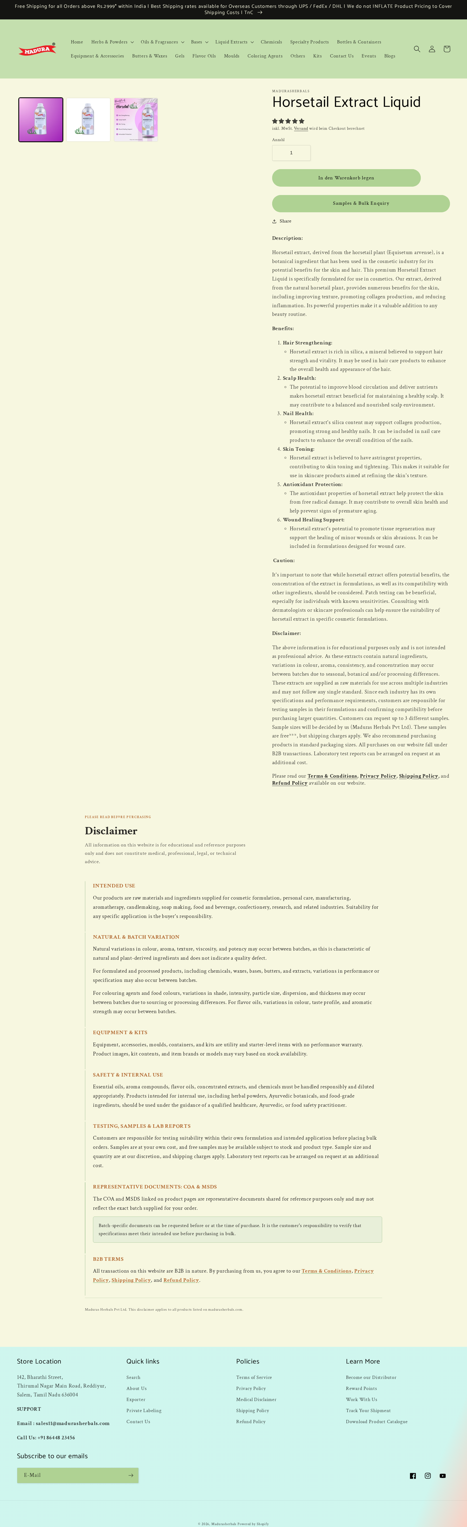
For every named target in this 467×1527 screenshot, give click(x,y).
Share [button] (286, 221)
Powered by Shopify (253, 1524)
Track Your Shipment (368, 1411)
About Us (136, 1388)
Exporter (135, 1399)
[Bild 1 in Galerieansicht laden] (41, 120)
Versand (301, 128)
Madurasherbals (223, 1524)
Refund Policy (290, 783)
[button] (112, 42)
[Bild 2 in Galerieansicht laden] (88, 120)
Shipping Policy (418, 776)
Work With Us (361, 1399)
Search (133, 1377)
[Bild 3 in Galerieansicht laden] (136, 120)
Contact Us (138, 1422)
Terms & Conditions (333, 776)
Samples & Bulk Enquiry (361, 203)
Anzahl (278, 140)
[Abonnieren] (131, 1475)
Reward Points (361, 1388)
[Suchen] (417, 49)
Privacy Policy (378, 776)
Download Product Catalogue (377, 1422)
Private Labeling (143, 1411)
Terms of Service (254, 1377)
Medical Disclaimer (256, 1399)
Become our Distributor (371, 1377)
